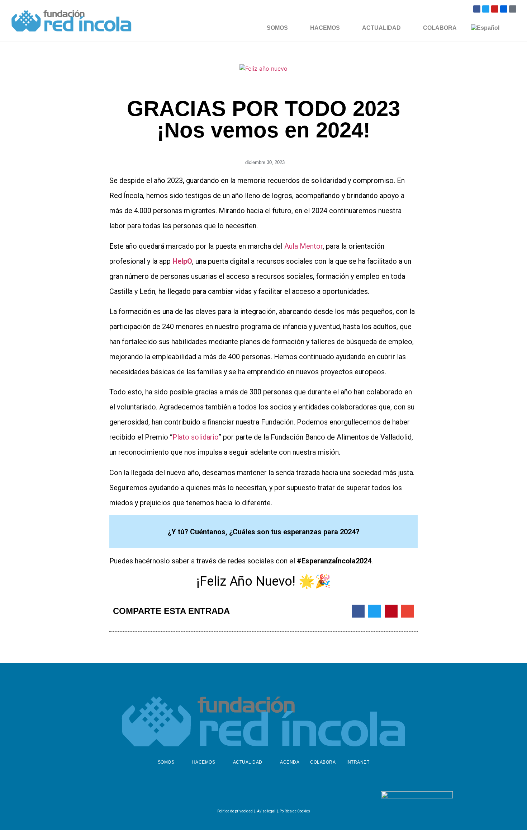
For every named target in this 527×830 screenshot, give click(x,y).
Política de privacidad (235, 811)
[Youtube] (494, 9)
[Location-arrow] (512, 9)
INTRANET (357, 762)
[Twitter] (485, 9)
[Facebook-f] (244, 796)
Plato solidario (195, 437)
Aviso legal (266, 811)
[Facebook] (476, 9)
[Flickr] (503, 9)
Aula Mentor (303, 246)
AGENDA (289, 762)
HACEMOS (325, 28)
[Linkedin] (280, 796)
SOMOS (277, 28)
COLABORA (440, 28)
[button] (358, 611)
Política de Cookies (295, 811)
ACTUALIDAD (381, 28)
